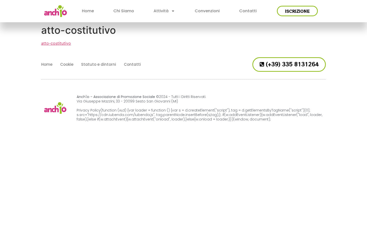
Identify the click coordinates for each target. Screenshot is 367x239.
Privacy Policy (89, 110)
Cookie (66, 64)
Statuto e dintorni (98, 64)
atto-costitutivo (56, 43)
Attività (161, 11)
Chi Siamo (123, 11)
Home (88, 11)
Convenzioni (207, 11)
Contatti (248, 11)
